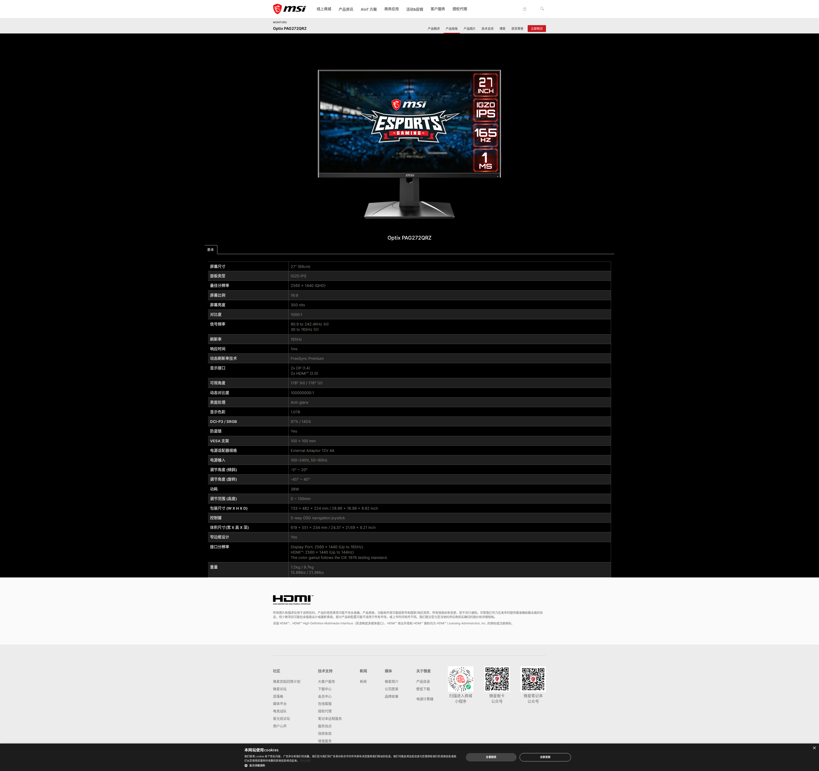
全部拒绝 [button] (545, 757)
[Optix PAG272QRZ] (409, 144)
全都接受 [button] (491, 757)
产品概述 (434, 28)
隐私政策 (305, 760)
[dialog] (409, 757)
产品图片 (470, 28)
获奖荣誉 (517, 28)
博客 (502, 28)
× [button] (814, 748)
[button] (351, 765)
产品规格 (452, 28)
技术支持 (488, 28)
